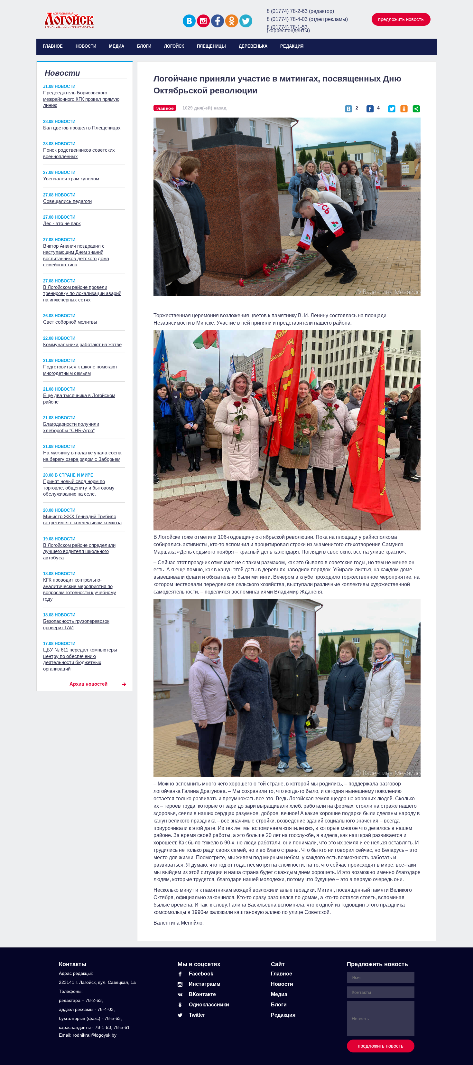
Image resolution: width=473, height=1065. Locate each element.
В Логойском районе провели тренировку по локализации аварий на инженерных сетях (82, 293)
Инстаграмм (204, 984)
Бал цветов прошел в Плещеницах (82, 127)
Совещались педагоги (67, 201)
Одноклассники (209, 1004)
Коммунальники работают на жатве (82, 344)
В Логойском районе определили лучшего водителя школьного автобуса (79, 551)
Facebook (201, 973)
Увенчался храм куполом (71, 178)
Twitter (197, 1015)
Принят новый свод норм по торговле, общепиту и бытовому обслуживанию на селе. (79, 488)
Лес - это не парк (62, 223)
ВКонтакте (202, 994)
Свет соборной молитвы (70, 322)
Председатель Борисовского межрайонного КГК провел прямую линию (81, 99)
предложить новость (401, 19)
